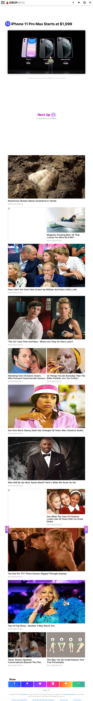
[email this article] (40, 684)
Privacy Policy (77, 700)
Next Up (46, 115)
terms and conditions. (70, 694)
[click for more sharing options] (78, 684)
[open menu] (3, 2)
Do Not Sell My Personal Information (43, 700)
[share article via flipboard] (53, 684)
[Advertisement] (46, 13)
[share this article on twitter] (27, 684)
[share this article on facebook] (14, 684)
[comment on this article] (66, 684)
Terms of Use (64, 700)
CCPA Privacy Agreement (19, 700)
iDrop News (23, 694)
